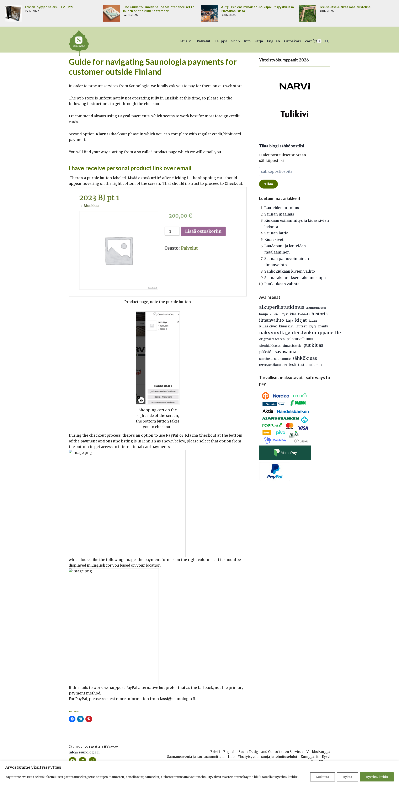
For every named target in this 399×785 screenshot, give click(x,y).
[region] (199, 773)
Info (247, 41)
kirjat (301, 320)
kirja (289, 320)
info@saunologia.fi (84, 752)
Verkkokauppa (318, 752)
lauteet (301, 326)
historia (320, 313)
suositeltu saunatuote (275, 359)
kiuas (313, 320)
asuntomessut (316, 308)
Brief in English (222, 752)
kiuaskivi (286, 326)
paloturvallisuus (300, 339)
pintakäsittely (292, 346)
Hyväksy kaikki (377, 777)
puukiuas (313, 345)
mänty (323, 326)
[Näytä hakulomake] (327, 41)
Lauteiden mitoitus (281, 208)
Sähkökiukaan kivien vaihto (289, 271)
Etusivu (186, 41)
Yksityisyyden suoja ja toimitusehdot (267, 757)
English (273, 41)
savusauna (285, 351)
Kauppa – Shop (227, 41)
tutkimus (315, 365)
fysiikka (289, 314)
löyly (312, 326)
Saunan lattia (276, 233)
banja (263, 314)
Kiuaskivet (273, 239)
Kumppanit (310, 757)
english (275, 314)
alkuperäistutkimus (281, 307)
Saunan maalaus (279, 214)
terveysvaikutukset (273, 365)
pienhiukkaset (269, 346)
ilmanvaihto (271, 320)
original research (272, 339)
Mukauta (322, 777)
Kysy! (326, 757)
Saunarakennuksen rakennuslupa (295, 278)
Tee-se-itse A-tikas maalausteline (345, 7)
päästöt (266, 352)
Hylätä (347, 777)
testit (302, 364)
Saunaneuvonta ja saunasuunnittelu (196, 757)
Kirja (259, 41)
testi (292, 364)
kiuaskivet (268, 326)
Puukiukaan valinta (281, 284)
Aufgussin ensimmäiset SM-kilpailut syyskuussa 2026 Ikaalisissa (257, 9)
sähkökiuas (304, 358)
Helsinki (304, 314)
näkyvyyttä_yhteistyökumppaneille (300, 333)
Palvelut (203, 41)
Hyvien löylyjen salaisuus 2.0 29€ (49, 7)
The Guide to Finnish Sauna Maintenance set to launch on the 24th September (159, 9)
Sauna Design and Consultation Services (271, 752)
